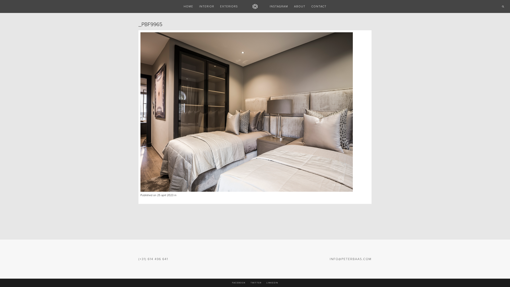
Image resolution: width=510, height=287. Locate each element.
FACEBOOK (239, 283)
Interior (181, 195)
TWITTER (256, 283)
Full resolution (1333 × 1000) (203, 195)
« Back (144, 199)
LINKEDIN (272, 283)
